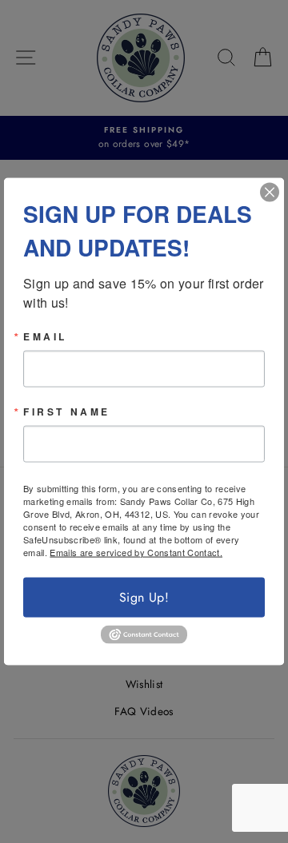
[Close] (269, 191)
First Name (66, 411)
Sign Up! (144, 596)
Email (45, 335)
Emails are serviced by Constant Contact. (136, 551)
